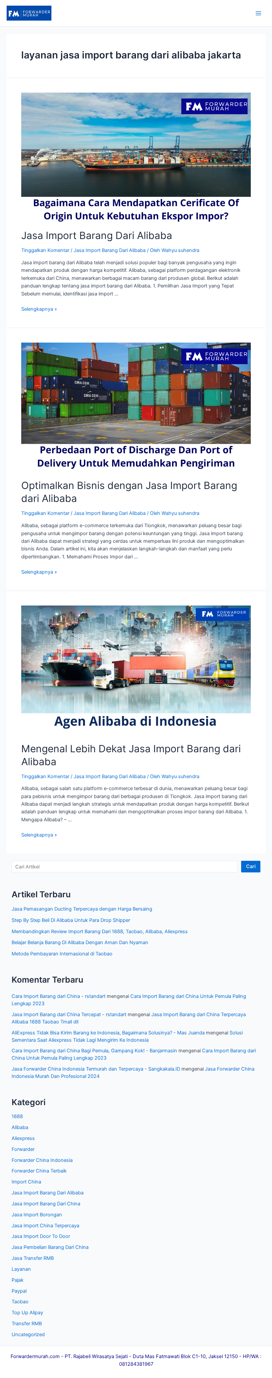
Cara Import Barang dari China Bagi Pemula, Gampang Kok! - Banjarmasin (94, 1051)
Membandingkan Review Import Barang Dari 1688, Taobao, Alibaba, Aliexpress (100, 931)
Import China (26, 1182)
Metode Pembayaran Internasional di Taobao (62, 954)
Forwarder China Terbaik (39, 1171)
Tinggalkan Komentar (45, 250)
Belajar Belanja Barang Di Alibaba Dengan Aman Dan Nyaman (80, 942)
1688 (17, 1116)
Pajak (18, 1280)
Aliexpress (23, 1138)
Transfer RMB (27, 1324)
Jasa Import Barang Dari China (46, 1204)
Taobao (20, 1302)
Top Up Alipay (27, 1313)
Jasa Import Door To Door (41, 1236)
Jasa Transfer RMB (33, 1258)
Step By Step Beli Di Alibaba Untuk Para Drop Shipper (71, 920)
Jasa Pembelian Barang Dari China (50, 1247)
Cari (251, 866)
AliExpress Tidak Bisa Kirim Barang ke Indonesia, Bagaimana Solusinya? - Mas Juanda (108, 1033)
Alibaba (20, 1127)
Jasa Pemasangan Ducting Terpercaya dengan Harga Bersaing (82, 909)
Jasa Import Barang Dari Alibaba (96, 235)
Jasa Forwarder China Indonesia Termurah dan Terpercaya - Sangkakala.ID (96, 1069)
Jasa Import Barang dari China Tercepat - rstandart (69, 1014)
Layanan (21, 1269)
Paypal (19, 1291)
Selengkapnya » (39, 309)
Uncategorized (28, 1334)
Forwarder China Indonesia (42, 1160)
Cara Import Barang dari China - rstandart (58, 996)
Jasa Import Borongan (37, 1215)
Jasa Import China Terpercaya (45, 1226)
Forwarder (23, 1149)
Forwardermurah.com (35, 1356)
